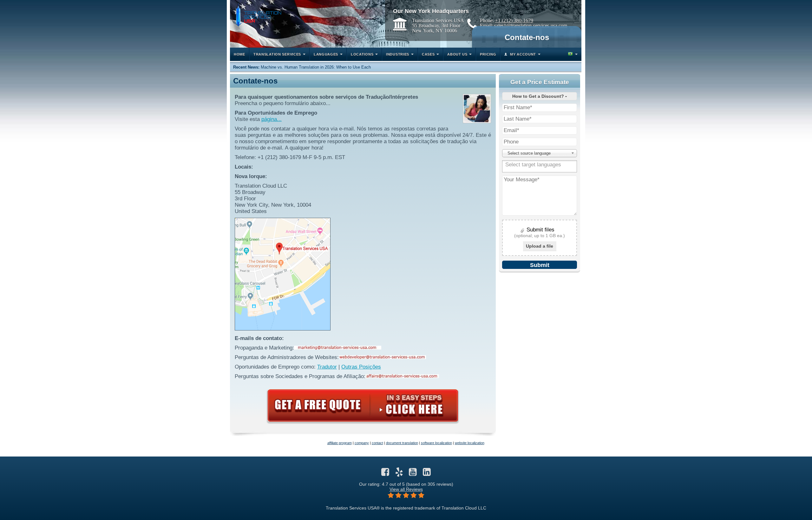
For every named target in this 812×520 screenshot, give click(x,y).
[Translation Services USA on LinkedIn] (427, 473)
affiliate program (339, 443)
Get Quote (362, 405)
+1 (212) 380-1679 (514, 20)
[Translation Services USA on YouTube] (413, 473)
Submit (539, 265)
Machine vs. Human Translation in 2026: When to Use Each (316, 67)
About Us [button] (457, 54)
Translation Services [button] (277, 54)
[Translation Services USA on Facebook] (385, 473)
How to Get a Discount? (538, 96)
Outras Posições (361, 367)
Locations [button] (362, 54)
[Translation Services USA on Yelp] (399, 473)
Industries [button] (397, 54)
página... (271, 119)
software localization (436, 443)
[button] (572, 54)
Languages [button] (326, 54)
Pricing (488, 54)
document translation (402, 443)
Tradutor (327, 367)
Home (239, 54)
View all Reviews (406, 489)
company (362, 443)
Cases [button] (428, 54)
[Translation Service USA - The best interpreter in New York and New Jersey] (257, 14)
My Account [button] (523, 54)
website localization (469, 443)
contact (377, 443)
